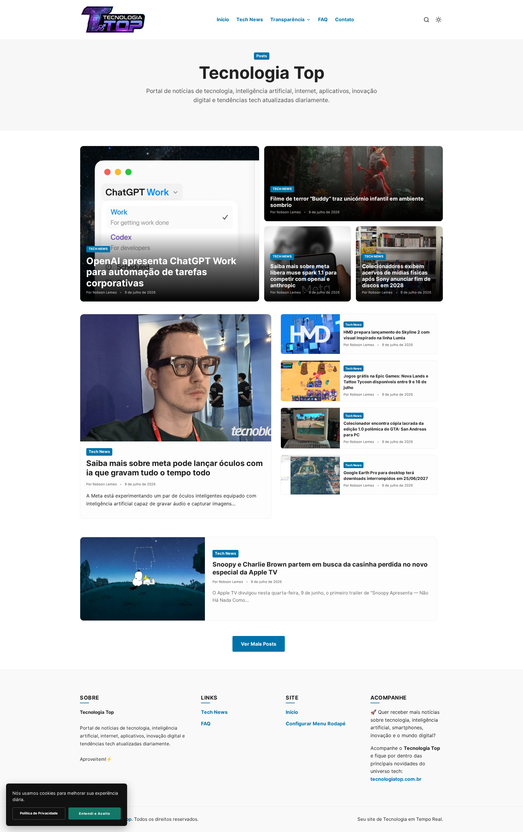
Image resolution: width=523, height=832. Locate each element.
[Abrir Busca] (426, 19)
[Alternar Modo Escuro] (438, 19)
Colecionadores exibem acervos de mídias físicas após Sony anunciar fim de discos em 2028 (396, 275)
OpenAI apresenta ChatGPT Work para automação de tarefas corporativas (161, 271)
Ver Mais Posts (258, 644)
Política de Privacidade (39, 813)
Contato (344, 19)
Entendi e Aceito (94, 813)
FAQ (323, 19)
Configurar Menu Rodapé (316, 724)
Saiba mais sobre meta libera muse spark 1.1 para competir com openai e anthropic (303, 275)
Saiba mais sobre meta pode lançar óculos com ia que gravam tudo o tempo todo (174, 467)
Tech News (249, 19)
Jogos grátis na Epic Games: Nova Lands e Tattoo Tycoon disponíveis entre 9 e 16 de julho (386, 382)
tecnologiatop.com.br (396, 779)
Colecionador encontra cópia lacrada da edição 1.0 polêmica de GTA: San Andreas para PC (385, 429)
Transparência (287, 19)
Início (223, 19)
